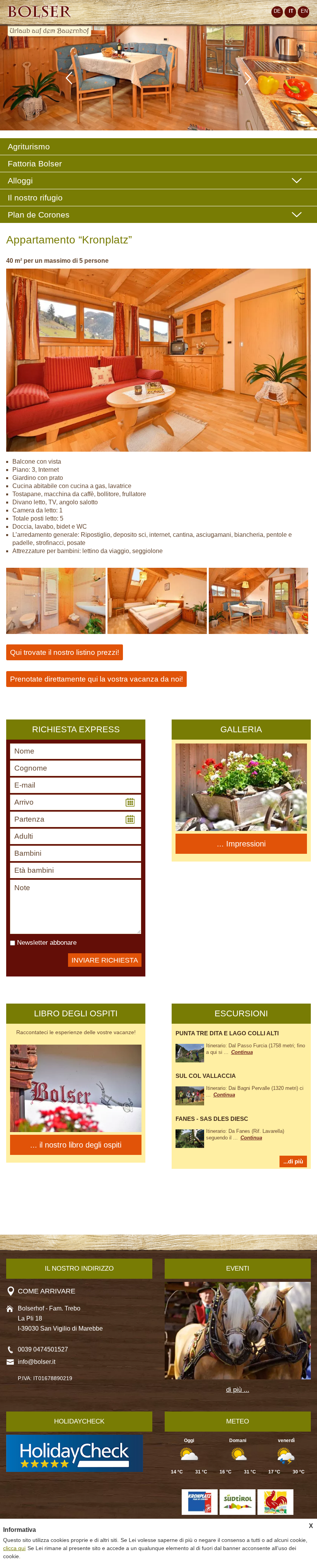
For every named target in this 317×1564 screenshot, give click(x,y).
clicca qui (14, 1548)
